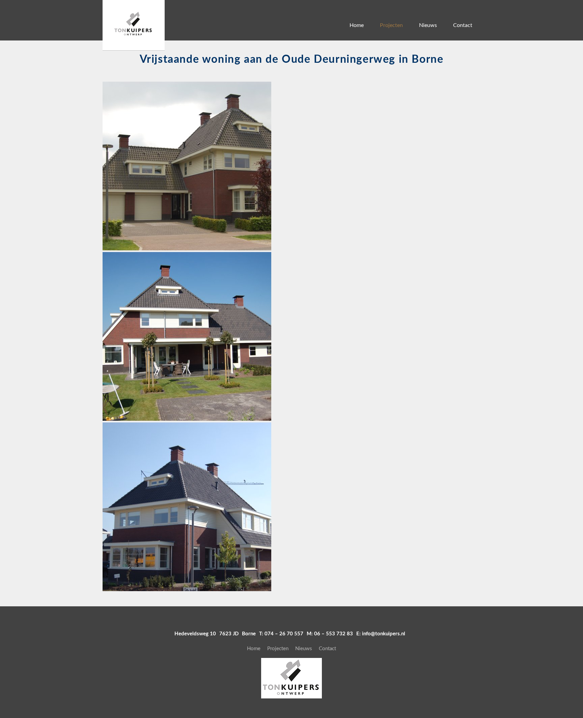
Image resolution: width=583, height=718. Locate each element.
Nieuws (428, 25)
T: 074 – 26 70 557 (281, 633)
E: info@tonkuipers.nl (380, 633)
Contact (462, 25)
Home (357, 25)
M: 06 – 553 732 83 (330, 633)
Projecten (391, 25)
